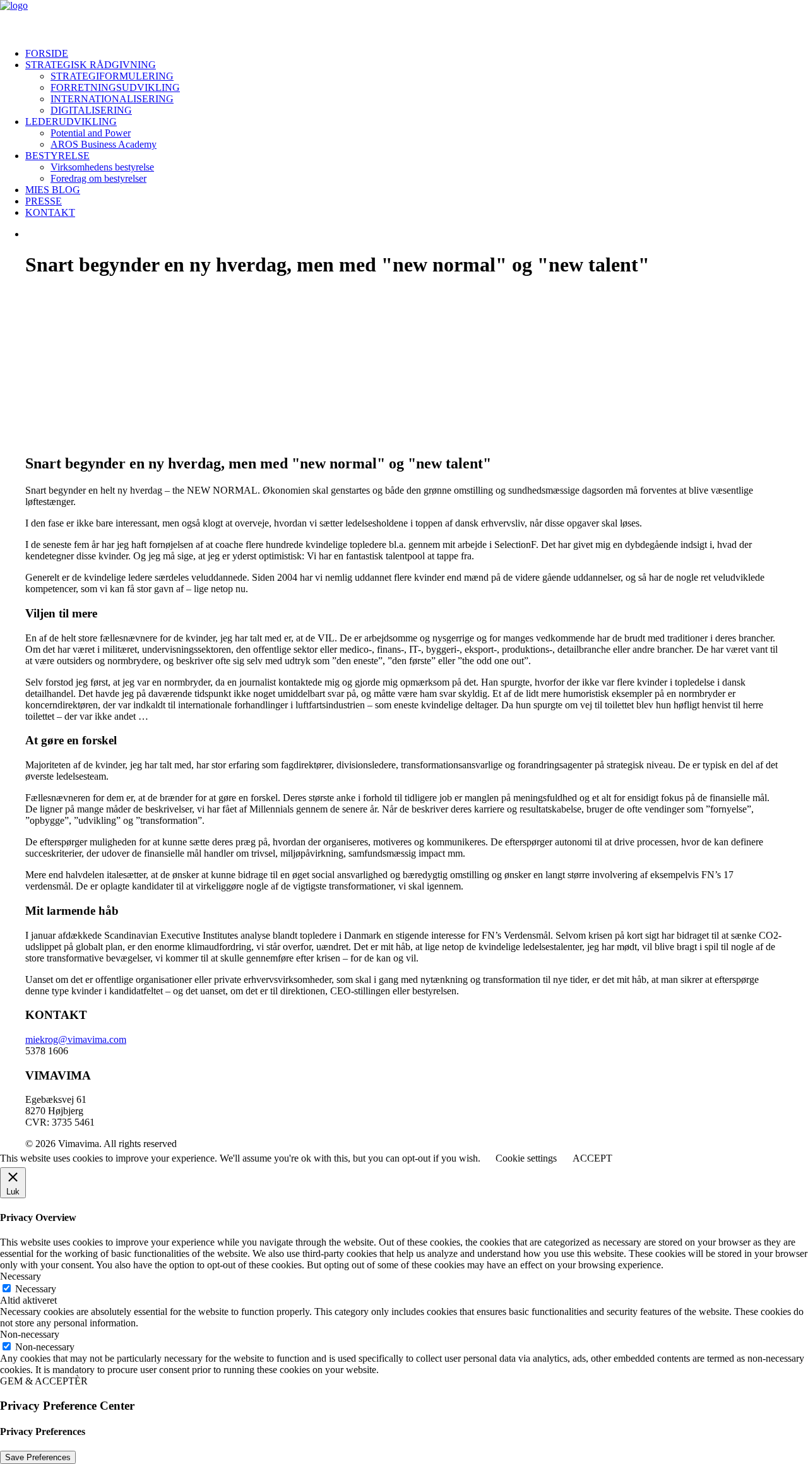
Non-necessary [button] (29, 1334)
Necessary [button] (20, 1276)
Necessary (35, 1288)
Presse (43, 201)
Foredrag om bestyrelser (98, 178)
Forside (46, 53)
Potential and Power (90, 133)
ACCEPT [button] (592, 1158)
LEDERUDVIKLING (71, 121)
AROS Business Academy (103, 144)
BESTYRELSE (57, 155)
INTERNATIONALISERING (112, 98)
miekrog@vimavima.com (75, 1039)
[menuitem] (416, 53)
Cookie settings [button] (526, 1158)
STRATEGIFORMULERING (112, 76)
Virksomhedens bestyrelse (102, 167)
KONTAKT (50, 212)
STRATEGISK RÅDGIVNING (90, 64)
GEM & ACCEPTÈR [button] (44, 1381)
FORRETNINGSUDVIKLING (115, 87)
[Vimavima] (404, 19)
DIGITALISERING (91, 110)
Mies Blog (52, 189)
